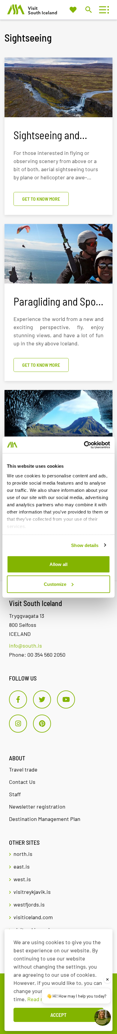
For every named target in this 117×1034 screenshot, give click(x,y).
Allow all (59, 564)
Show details (84, 545)
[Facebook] (18, 699)
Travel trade (23, 769)
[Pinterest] (42, 724)
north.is (23, 853)
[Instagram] (18, 724)
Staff (15, 794)
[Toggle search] (88, 9)
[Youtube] (66, 699)
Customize (55, 583)
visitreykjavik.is (32, 891)
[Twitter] (42, 699)
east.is (22, 866)
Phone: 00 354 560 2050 (37, 654)
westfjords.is (29, 904)
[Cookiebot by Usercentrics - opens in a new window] (84, 445)
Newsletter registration (37, 806)
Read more (40, 999)
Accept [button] (58, 1015)
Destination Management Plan (44, 819)
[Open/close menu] (102, 10)
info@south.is (25, 645)
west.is (22, 879)
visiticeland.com (33, 917)
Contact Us (22, 781)
